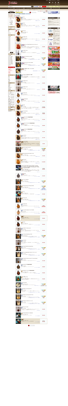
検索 (11, 52)
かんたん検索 (58, 6)
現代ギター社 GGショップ (37, 285)
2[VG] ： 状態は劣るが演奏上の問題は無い (11, 102)
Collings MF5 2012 (23, 159)
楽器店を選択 (9, 108)
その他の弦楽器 (10, 24)
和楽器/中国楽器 (11, 22)
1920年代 (9, 39)
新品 (8, 30)
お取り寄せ (9, 88)
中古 (8, 31)
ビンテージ (9, 32)
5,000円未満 (9, 55)
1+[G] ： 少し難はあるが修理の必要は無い (11, 104)
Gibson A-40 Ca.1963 (24, 197)
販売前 (9, 79)
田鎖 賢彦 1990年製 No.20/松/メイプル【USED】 (27, 68)
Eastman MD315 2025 (24, 36)
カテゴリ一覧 (50, 6)
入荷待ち (9, 80)
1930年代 (9, 40)
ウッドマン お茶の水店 (37, 194)
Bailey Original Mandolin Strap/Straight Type (27, 246)
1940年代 (9, 41)
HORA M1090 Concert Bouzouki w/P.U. (26, 288)
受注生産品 (9, 89)
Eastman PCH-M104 (24, 282)
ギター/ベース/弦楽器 (12, 8)
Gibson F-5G (23, 191)
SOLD (9, 78)
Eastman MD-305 (23, 173)
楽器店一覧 (50, 0)
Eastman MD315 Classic (24, 86)
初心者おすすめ (9, 87)
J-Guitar (12, 3)
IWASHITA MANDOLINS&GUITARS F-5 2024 (27, 153)
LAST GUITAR (38, 53)
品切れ (9, 81)
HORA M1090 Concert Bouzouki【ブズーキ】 (27, 294)
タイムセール (9, 68)
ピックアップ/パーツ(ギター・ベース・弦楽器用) (38, 8)
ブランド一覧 (54, 6)
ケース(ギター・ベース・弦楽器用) (48, 8)
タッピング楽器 (10, 21)
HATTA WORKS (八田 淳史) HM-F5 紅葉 (26, 74)
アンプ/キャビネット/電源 (29, 8)
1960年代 (9, 43)
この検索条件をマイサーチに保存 (19, 12)
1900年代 (9, 37)
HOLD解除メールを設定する (43, 189)
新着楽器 (40, 6)
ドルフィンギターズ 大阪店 (37, 33)
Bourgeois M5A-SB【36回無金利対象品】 (26, 264)
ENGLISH (58, 0)
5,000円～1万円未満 (10, 56)
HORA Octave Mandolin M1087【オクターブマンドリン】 (29, 252)
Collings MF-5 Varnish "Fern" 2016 (26, 147)
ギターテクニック (54, 0)
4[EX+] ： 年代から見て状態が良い (11, 96)
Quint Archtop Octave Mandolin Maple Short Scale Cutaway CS (29, 44)
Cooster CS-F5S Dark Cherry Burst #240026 (27, 62)
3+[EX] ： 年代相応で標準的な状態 (11, 98)
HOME (47, 0)
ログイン (58, 3)
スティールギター (11, 20)
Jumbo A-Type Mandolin (24, 141)
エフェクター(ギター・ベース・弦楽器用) (20, 8)
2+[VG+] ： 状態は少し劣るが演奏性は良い (11, 101)
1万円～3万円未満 (10, 57)
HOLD (9, 77)
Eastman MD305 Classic (24, 80)
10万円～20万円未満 (10, 60)
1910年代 (9, 38)
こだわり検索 (36, 6)
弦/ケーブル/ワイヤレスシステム (56, 8)
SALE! (44, 6)
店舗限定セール (9, 69)
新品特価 (9, 72)
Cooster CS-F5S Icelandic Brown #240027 (26, 56)
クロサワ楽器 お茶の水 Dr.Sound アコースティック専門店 (34, 59)
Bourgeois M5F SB (23, 135)
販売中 (9, 76)
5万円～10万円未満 (10, 59)
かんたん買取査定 (55, 3)
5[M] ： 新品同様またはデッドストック (11, 93)
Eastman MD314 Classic (24, 50)
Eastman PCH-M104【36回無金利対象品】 (27, 129)
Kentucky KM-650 (23, 240)
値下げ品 (9, 71)
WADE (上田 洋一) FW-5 (24, 276)
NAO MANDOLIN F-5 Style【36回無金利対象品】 (28, 270)
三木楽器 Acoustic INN (37, 20)
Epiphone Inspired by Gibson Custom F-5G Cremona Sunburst (29, 258)
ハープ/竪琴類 (10, 23)
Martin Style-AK (23, 30)
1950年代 (9, 42)
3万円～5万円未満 (10, 58)
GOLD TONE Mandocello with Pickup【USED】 (27, 185)
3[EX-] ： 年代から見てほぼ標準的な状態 (11, 99)
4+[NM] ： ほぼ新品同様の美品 (11, 94)
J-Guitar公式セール (10, 70)
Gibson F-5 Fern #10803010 (24, 179)
